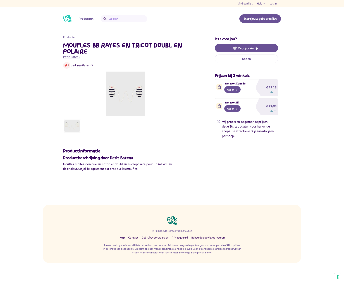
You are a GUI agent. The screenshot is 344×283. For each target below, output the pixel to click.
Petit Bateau (71, 57)
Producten (86, 18)
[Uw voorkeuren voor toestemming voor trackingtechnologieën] (337, 276)
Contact (133, 237)
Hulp (122, 237)
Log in (273, 3)
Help (259, 3)
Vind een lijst (245, 3)
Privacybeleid (180, 237)
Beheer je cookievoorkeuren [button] (208, 237)
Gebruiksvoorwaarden (155, 237)
